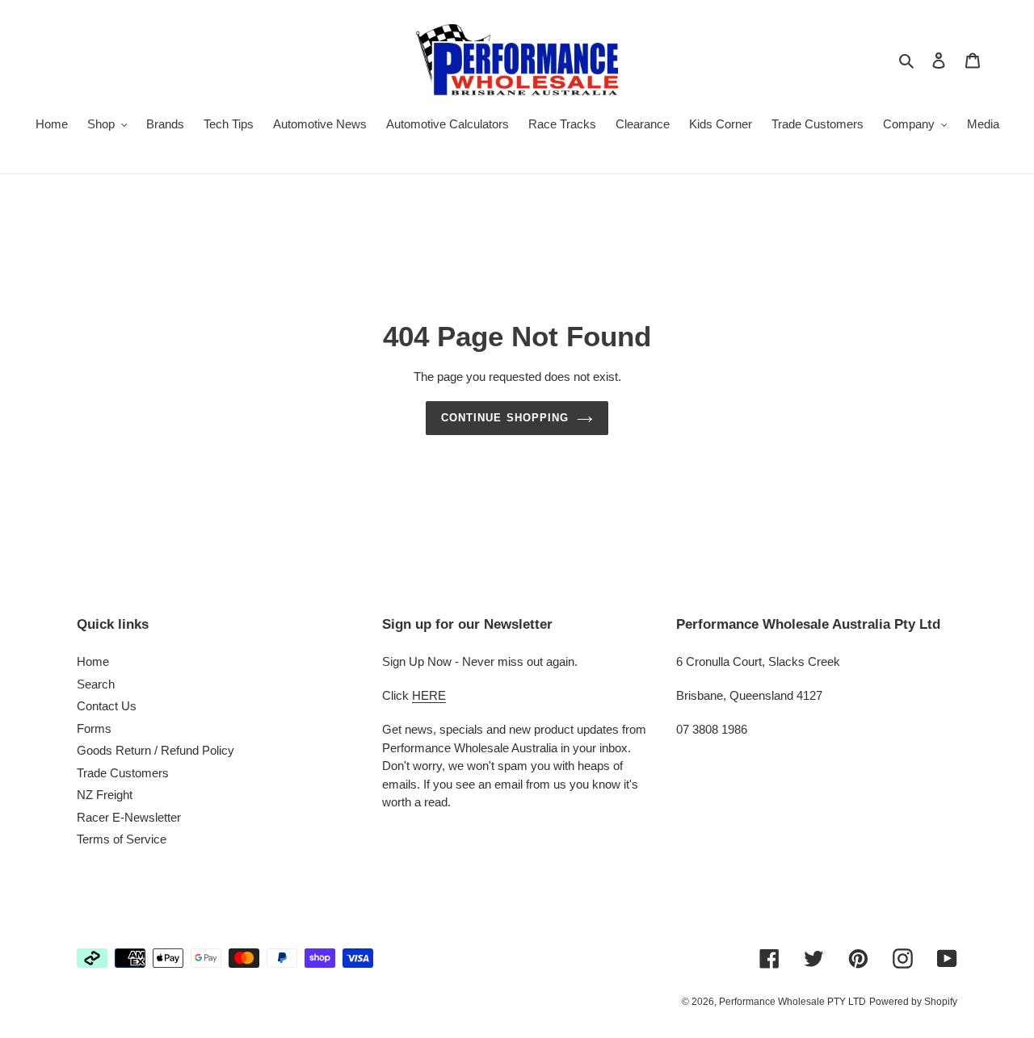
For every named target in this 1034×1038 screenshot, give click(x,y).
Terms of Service (121, 839)
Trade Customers (123, 773)
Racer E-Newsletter (129, 817)
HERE (429, 695)
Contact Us (107, 706)
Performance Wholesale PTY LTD (792, 1001)
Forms (94, 728)
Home (93, 661)
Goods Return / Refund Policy (155, 750)
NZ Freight (104, 795)
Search (96, 684)
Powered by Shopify (913, 1001)
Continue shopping (505, 418)
